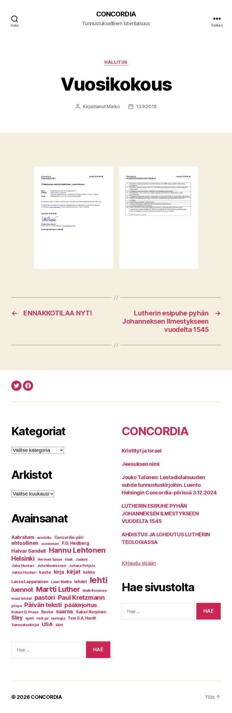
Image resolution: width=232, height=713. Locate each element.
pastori (45, 597)
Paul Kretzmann (81, 597)
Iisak (69, 560)
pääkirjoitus (81, 605)
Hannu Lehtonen (77, 550)
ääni (59, 625)
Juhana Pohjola (82, 566)
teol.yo (42, 618)
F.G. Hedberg (75, 543)
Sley (17, 617)
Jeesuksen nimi (141, 464)
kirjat (73, 571)
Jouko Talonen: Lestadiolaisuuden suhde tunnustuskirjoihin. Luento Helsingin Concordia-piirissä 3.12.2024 (169, 485)
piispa (16, 606)
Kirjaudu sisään (139, 563)
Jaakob (81, 560)
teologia (58, 618)
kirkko (89, 572)
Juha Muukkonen (51, 566)
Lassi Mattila (61, 582)
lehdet (80, 581)
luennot (22, 589)
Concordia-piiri (68, 537)
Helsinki (23, 558)
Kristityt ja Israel (142, 451)
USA (47, 624)
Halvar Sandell (28, 551)
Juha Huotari (22, 565)
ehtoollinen (24, 543)
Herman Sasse (50, 560)
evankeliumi (50, 544)
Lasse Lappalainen (29, 581)
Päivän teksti (43, 605)
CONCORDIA (116, 14)
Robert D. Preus (24, 612)
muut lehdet (21, 599)
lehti (99, 580)
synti (29, 618)
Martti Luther (58, 589)
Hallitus (115, 62)
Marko (113, 106)
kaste (45, 572)
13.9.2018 (146, 106)
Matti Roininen (95, 591)
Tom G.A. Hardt (82, 618)
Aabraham (22, 537)
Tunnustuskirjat (25, 625)
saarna (64, 611)
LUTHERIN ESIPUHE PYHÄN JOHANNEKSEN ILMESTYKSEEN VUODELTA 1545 (160, 513)
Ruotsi (47, 612)
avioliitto (44, 538)
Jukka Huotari (23, 572)
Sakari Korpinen (91, 612)
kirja (59, 572)
